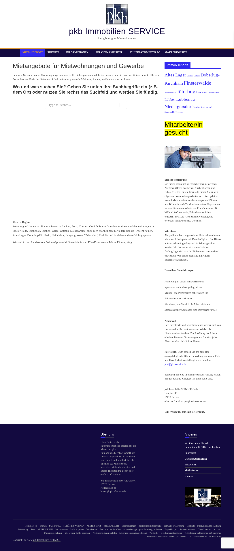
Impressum (190, 453)
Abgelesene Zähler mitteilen (105, 533)
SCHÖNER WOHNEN (73, 526)
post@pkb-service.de (175, 364)
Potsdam (197, 107)
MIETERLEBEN (45, 529)
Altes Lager (175, 74)
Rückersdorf (206, 107)
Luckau (201, 92)
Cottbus (190, 76)
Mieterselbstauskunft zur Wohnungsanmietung (167, 536)
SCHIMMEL (55, 526)
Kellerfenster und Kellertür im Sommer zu (203, 533)
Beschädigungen (129, 526)
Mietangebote (32, 52)
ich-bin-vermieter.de (145, 52)
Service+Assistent (109, 52)
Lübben (170, 99)
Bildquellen (191, 464)
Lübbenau (185, 99)
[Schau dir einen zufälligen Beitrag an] (217, 52)
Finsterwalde (197, 83)
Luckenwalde (213, 93)
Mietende (191, 526)
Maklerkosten (176, 52)
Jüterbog (186, 91)
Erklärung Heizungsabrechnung (133, 533)
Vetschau (179, 112)
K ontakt (189, 476)
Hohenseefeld (170, 93)
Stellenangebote (77, 529)
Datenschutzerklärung (196, 458)
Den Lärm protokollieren (171, 533)
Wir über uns (92, 529)
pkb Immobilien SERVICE (117, 31)
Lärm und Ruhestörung (174, 526)
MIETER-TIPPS (94, 526)
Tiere (33, 529)
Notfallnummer (204, 529)
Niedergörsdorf (179, 106)
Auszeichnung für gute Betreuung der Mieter (142, 529)
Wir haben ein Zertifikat (110, 529)
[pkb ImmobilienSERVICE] (203, 488)
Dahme (197, 76)
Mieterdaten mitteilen (53, 533)
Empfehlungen (171, 529)
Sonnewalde (170, 112)
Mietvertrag (23, 529)
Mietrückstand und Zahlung (209, 526)
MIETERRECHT (111, 526)
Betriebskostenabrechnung (150, 526)
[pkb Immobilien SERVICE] (16, 53)
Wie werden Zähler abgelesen (77, 533)
